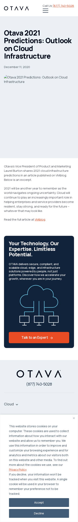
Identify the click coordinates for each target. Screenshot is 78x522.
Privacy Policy (17, 469)
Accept (39, 502)
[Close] (73, 418)
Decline (39, 513)
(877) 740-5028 (63, 6)
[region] (39, 468)
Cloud (9, 404)
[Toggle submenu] (17, 404)
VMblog (40, 219)
